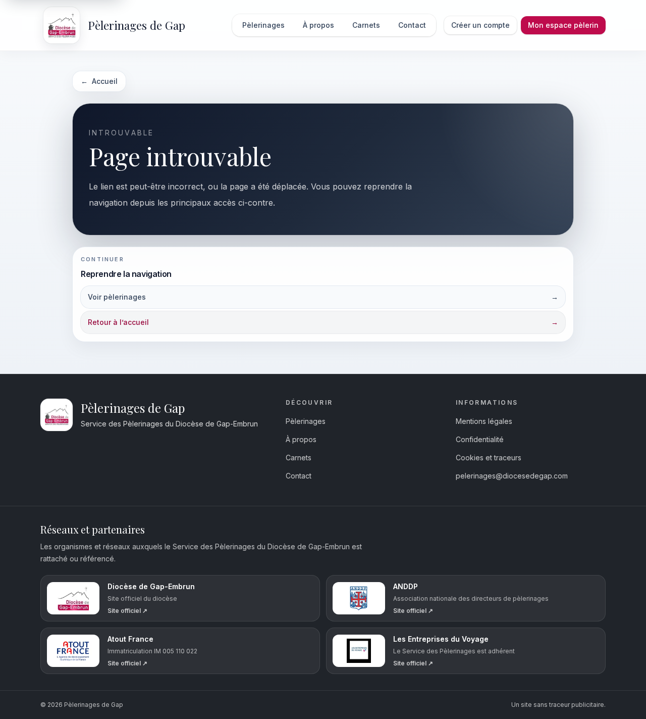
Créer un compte (480, 25)
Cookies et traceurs (488, 457)
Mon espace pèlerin (563, 25)
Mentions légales (484, 421)
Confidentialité (480, 439)
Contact (298, 475)
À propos (301, 439)
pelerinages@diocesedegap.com (512, 475)
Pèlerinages (306, 421)
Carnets (298, 457)
